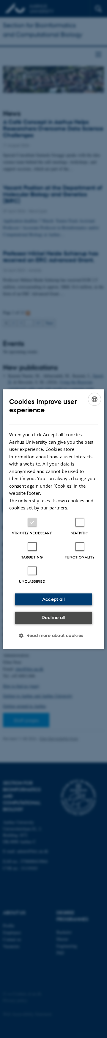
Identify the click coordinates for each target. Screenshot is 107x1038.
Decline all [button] (53, 617)
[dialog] (53, 519)
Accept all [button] (53, 599)
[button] (53, 635)
